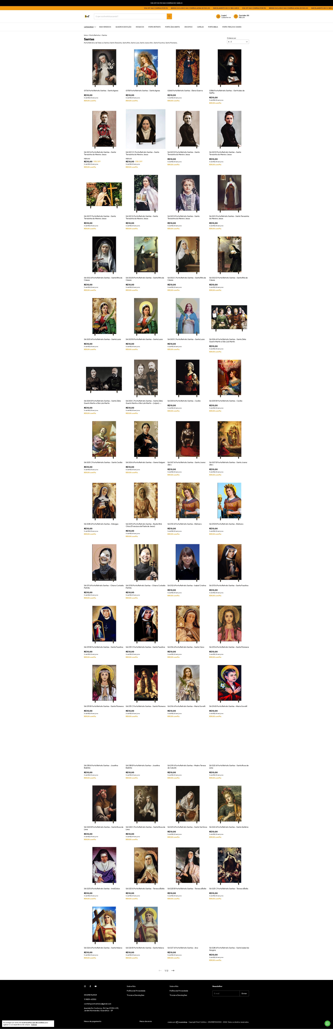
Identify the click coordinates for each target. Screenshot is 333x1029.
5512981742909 (90, 995)
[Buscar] (169, 16)
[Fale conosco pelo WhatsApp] (327, 1023)
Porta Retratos (94, 35)
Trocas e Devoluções (135, 995)
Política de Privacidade (136, 991)
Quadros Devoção (123, 27)
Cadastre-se (226, 17)
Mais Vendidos (105, 27)
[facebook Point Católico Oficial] (90, 986)
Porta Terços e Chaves (231, 27)
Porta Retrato (154, 27)
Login (223, 15)
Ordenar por (231, 38)
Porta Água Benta (172, 27)
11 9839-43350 (90, 999)
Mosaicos (140, 27)
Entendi (34, 1025)
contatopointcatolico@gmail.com (97, 1004)
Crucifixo (188, 27)
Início (86, 35)
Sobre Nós (131, 986)
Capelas (200, 27)
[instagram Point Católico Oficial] (85, 986)
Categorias (89, 27)
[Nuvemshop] (178, 1026)
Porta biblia (213, 27)
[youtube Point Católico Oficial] (96, 986)
